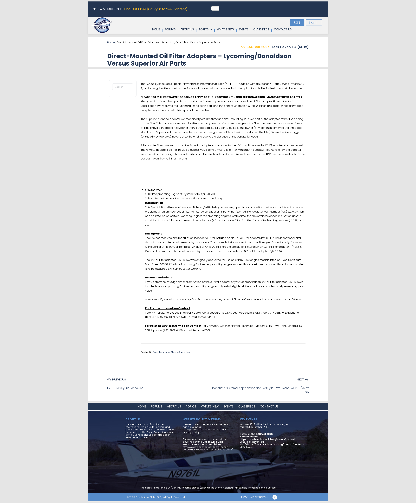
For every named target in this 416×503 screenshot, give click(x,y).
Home (111, 42)
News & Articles (180, 352)
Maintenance (161, 352)
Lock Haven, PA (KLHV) (290, 47)
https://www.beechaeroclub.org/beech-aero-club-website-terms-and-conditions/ (208, 448)
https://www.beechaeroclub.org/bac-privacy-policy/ (204, 431)
